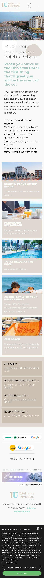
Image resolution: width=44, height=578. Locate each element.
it (38, 6)
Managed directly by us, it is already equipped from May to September (21, 346)
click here (14, 560)
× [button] (41, 528)
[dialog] (22, 551)
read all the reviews (21, 459)
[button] (22, 562)
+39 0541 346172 (17, 508)
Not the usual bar (15, 395)
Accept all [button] (22, 573)
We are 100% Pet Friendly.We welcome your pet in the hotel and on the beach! (21, 308)
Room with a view (15, 412)
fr (39, 11)
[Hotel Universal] (11, 5)
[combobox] (38, 528)
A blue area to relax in (15, 269)
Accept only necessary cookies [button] (22, 567)
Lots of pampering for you (20, 381)
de (39, 16)
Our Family (10, 364)
